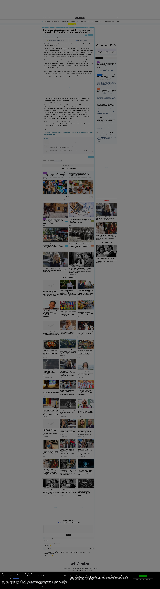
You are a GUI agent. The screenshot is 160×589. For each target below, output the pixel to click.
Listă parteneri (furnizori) (74, 580)
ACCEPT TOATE (143, 576)
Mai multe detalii (16, 578)
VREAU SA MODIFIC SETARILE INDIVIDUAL (143, 580)
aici (33, 583)
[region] (80, 580)
